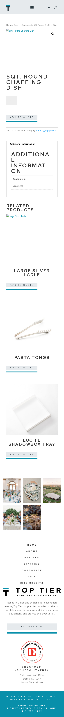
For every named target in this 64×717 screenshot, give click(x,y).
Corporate (32, 570)
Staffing (32, 563)
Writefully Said (41, 699)
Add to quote (22, 117)
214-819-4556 (32, 711)
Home (9, 25)
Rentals (32, 557)
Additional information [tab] (22, 143)
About (32, 551)
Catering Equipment (23, 25)
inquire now (32, 626)
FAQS (32, 576)
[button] (52, 34)
